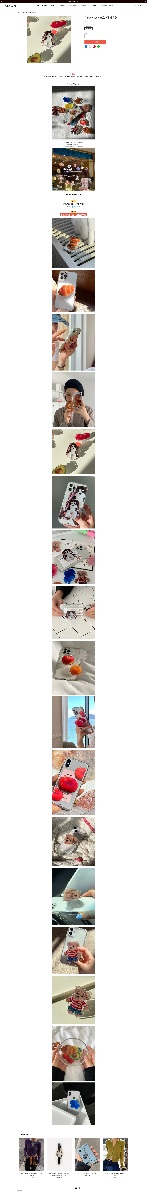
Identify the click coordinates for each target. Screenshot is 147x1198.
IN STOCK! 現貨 (61, 6)
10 (56, 61)
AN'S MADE (93, 6)
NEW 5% (44, 6)
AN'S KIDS (102, 6)
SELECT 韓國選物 (72, 6)
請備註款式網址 (88, 26)
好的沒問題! (88, 29)
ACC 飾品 (83, 6)
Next (79, 40)
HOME (37, 6)
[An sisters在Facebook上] (76, 1189)
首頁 (18, 12)
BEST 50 (52, 6)
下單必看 (111, 6)
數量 (85, 33)
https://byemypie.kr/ (73, 206)
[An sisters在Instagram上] (79, 1189)
